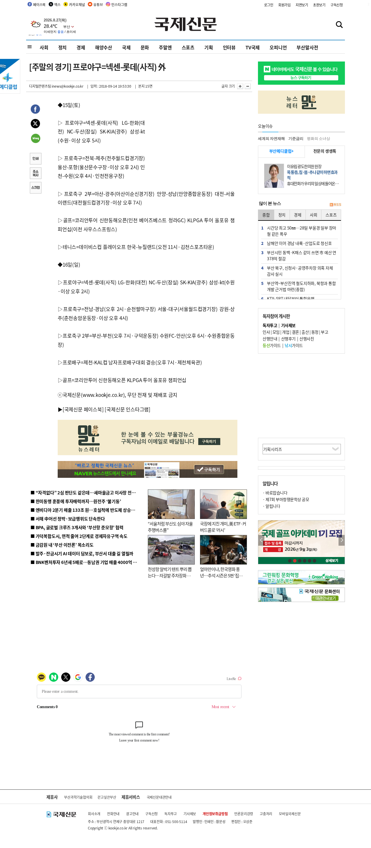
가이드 (272, 345)
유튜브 (98, 4)
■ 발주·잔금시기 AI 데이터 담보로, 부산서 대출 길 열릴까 (81, 553)
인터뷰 (229, 47)
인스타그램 (119, 4)
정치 (62, 47)
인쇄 (35, 159)
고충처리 (266, 813)
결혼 (295, 332)
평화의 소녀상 (318, 138)
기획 (208, 47)
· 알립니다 (271, 506)
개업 (285, 332)
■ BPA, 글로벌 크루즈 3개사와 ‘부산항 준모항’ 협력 (76, 527)
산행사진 (306, 338)
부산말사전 (307, 47)
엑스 (57, 4)
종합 (266, 215)
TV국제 (252, 47)
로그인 (268, 4)
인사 (266, 332)
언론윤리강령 (243, 813)
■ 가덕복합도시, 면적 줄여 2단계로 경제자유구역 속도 (79, 536)
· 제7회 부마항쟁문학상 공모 (286, 499)
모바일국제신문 (290, 813)
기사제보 (189, 813)
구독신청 (336, 4)
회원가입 (284, 4)
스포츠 (188, 47)
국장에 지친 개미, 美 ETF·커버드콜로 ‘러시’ (223, 526)
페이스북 (39, 4)
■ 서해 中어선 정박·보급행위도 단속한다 (67, 519)
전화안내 (113, 813)
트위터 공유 (35, 124)
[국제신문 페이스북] (83, 409)
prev (261, 540)
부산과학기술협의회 (78, 797)
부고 (324, 332)
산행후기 (288, 338)
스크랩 (35, 188)
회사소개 (94, 813)
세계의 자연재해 (271, 138)
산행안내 (270, 338)
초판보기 (319, 4)
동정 (315, 332)
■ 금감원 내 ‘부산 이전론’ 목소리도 (62, 545)
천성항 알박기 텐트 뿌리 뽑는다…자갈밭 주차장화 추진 (170, 575)
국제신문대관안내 (159, 797)
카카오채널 (77, 4)
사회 (44, 47)
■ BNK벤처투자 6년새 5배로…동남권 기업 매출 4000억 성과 (85, 562)
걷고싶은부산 (106, 797)
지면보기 (302, 4)
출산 (305, 332)
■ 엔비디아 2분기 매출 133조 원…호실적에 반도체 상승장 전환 (87, 510)
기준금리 (295, 138)
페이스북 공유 (35, 110)
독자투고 (170, 813)
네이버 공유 (35, 139)
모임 (276, 332)
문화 (145, 47)
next (342, 540)
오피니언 (278, 47)
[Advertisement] (191, 137)
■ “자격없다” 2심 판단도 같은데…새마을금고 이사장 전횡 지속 (87, 492)
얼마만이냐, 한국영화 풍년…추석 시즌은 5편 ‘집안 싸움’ (221, 575)
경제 (81, 47)
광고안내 (132, 813)
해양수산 (103, 47)
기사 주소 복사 (35, 173)
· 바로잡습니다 (275, 493)
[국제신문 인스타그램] (127, 409)
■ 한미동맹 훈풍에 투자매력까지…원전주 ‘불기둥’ (75, 501)
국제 (126, 47)
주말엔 (165, 47)
